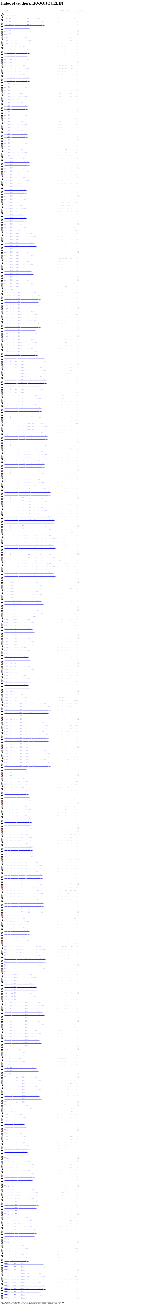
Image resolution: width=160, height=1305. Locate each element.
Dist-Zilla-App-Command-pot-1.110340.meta (24, 358)
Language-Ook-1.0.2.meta (16, 937)
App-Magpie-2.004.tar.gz (16, 99)
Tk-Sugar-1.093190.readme (16, 1258)
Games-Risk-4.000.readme (16, 697)
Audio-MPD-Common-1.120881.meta (19, 243)
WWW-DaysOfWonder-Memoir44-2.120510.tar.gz (25, 1289)
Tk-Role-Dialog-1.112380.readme (19, 1183)
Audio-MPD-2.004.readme (15, 227)
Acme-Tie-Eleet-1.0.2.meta (17, 37)
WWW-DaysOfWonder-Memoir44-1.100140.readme (25, 1267)
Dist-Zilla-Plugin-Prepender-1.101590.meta (25, 433)
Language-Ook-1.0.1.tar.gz (17, 934)
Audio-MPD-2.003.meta (14, 215)
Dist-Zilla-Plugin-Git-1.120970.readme (23, 398)
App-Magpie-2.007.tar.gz (16, 127)
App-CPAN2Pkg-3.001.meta (16, 46)
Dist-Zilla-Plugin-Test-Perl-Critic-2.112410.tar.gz (29, 523)
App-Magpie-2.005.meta (15, 102)
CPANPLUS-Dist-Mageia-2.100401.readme (22, 324)
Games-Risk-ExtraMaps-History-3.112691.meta (25, 731)
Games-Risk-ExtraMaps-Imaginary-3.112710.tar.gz (27, 756)
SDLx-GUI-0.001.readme (15, 1052)
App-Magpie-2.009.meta (15, 140)
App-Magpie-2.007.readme (16, 124)
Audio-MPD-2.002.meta (14, 205)
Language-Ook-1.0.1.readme (17, 931)
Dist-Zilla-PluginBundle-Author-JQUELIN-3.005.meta (29, 573)
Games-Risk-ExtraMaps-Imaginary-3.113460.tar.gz (27, 766)
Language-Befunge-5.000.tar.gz (19, 859)
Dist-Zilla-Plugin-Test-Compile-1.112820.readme (27, 492)
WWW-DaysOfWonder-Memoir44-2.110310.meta (24, 1273)
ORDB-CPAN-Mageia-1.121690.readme (20, 996)
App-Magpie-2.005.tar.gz (16, 109)
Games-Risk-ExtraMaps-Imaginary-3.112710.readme (27, 753)
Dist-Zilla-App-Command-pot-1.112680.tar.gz (25, 373)
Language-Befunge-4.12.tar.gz (18, 840)
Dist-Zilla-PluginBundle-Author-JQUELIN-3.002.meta (29, 545)
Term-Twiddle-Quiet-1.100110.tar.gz (21, 1074)
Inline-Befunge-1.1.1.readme (18, 819)
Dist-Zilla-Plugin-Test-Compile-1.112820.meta (26, 489)
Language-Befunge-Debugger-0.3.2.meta (22, 871)
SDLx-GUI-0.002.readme (15, 1061)
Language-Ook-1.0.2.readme (17, 940)
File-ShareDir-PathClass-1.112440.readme (24, 613)
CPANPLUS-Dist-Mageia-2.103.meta (20, 348)
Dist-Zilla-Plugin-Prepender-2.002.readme (24, 482)
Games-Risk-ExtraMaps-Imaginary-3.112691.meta (26, 741)
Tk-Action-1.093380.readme (17, 1145)
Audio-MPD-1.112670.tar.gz (17, 165)
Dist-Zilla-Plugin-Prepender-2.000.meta (23, 461)
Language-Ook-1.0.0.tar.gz (17, 924)
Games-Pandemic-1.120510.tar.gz (19, 644)
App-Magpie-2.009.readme (16, 143)
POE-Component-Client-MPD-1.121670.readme (24, 1024)
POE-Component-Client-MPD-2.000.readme (23, 1033)
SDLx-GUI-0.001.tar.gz (15, 1055)
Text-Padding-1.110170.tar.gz (18, 1111)
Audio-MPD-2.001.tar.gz (15, 202)
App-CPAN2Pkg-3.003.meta (16, 65)
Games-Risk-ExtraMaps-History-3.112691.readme (26, 735)
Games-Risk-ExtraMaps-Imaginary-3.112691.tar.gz (27, 747)
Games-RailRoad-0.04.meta (16, 647)
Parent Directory (12, 15)
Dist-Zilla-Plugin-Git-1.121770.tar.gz (23, 420)
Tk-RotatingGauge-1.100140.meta (19, 1236)
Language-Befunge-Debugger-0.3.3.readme (23, 884)
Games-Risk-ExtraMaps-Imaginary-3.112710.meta (26, 750)
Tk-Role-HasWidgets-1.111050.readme (21, 1192)
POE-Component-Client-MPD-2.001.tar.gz (23, 1046)
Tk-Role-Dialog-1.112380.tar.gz (19, 1186)
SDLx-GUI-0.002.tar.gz (15, 1065)
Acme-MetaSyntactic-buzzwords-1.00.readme (24, 22)
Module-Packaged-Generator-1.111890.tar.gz (25, 962)
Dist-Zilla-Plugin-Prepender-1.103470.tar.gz (26, 448)
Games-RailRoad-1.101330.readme (19, 669)
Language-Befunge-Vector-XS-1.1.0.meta (23, 900)
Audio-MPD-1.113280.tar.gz (17, 174)
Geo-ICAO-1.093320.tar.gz (16, 775)
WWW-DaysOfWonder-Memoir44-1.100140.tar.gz (25, 1270)
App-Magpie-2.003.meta (15, 84)
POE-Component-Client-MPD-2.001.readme (23, 1043)
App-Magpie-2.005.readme (16, 106)
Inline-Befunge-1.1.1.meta (17, 815)
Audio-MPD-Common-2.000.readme (19, 255)
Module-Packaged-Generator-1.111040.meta (24, 946)
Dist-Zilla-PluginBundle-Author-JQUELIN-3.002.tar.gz (30, 551)
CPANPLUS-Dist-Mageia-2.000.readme (21, 314)
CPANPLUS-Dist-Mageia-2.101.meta (20, 330)
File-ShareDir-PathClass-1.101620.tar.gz (24, 607)
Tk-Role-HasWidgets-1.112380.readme (21, 1211)
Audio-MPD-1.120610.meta (16, 177)
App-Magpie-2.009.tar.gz (16, 146)
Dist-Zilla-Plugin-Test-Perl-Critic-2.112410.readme (29, 520)
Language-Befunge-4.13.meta (17, 843)
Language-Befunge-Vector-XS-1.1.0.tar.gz (24, 906)
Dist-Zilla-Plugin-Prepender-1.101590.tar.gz (26, 439)
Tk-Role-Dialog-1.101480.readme (19, 1173)
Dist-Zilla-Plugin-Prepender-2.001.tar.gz (24, 476)
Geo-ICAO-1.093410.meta (15, 778)
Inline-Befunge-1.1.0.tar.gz (18, 812)
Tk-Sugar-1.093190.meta (15, 1254)
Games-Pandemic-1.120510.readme (19, 641)
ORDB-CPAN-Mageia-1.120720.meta (19, 974)
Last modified (63, 10)
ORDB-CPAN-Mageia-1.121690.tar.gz (20, 999)
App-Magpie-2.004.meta (15, 93)
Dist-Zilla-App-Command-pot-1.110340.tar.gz (25, 364)
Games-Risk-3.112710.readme (17, 678)
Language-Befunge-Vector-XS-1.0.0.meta (23, 890)
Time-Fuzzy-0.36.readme (15, 1136)
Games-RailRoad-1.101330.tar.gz (19, 672)
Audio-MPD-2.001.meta (14, 196)
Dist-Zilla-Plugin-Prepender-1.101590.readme (26, 436)
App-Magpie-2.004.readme (16, 96)
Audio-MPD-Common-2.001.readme (19, 264)
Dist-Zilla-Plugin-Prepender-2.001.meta (23, 470)
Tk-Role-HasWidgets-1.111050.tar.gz (21, 1195)
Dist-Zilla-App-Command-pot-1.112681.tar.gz (25, 383)
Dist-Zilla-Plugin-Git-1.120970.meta (22, 395)
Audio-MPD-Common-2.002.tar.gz (19, 277)
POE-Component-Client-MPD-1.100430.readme (24, 1015)
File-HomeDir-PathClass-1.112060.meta (22, 591)
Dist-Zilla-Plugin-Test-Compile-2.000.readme (26, 501)
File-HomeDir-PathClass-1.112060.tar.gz (23, 598)
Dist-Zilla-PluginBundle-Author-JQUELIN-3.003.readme (30, 557)
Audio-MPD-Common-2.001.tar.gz (19, 267)
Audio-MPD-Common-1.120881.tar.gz (20, 249)
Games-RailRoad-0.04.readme (17, 650)
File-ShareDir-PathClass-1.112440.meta (23, 610)
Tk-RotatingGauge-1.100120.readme (20, 1230)
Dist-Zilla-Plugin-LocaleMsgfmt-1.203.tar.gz (26, 429)
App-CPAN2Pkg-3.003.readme (17, 68)
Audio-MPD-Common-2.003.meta (18, 280)
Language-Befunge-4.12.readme (18, 837)
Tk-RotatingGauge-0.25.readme (18, 1220)
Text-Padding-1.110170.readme (18, 1108)
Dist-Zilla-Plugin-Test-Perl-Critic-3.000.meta (27, 526)
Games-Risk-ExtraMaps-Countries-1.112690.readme (27, 706)
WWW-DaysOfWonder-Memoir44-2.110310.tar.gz (25, 1279)
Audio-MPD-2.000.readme (15, 190)
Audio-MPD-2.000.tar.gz (15, 193)
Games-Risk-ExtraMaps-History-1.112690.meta (25, 722)
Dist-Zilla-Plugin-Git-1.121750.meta (22, 404)
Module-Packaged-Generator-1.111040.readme (25, 949)
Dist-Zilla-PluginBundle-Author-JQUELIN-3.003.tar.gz (30, 560)
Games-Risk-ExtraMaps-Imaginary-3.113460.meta (26, 759)
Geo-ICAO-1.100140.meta (15, 787)
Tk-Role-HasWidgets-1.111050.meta (20, 1189)
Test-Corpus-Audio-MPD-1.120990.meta (22, 1096)
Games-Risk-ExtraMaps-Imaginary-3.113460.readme (27, 763)
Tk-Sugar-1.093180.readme (16, 1248)
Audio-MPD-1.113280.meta (16, 168)
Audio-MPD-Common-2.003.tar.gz (19, 286)
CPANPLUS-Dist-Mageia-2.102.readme (21, 342)
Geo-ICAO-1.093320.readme (16, 772)
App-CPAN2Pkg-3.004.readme (17, 78)
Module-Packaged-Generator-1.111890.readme (25, 959)
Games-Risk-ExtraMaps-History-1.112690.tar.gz (26, 728)
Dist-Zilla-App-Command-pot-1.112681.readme (25, 380)
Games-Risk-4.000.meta (15, 694)
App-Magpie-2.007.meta (15, 121)
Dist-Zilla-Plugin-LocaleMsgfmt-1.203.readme (26, 426)
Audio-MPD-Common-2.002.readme (19, 274)
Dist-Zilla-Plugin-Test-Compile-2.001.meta (25, 507)
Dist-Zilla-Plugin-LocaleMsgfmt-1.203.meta (25, 423)
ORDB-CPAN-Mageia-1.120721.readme (20, 987)
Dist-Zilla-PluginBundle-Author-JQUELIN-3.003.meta (29, 554)
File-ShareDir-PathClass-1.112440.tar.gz (24, 616)
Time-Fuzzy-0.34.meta (14, 1114)
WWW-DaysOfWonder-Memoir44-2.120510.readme (25, 1286)
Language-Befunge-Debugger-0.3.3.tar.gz (23, 887)
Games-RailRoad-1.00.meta (16, 657)
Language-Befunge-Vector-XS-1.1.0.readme (24, 903)
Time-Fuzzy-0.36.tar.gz (15, 1139)
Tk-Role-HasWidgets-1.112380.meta (20, 1208)
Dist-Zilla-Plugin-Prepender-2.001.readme (24, 473)
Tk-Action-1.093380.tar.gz (17, 1149)
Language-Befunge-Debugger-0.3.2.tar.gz (23, 878)
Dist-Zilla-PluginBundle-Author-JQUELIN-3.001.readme (30, 538)
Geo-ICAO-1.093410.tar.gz (16, 784)
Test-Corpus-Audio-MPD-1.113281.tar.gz (23, 1083)
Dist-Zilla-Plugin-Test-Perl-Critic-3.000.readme (28, 529)
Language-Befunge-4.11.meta (17, 825)
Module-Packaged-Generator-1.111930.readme (25, 968)
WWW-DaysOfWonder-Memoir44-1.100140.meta (24, 1264)
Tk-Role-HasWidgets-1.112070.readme (21, 1202)
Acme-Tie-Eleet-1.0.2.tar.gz (18, 43)
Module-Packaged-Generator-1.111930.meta (24, 965)
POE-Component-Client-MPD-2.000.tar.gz (23, 1036)
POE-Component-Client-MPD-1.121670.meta (23, 1021)
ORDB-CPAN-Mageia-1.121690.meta (19, 993)
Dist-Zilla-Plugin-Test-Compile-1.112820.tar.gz (27, 495)
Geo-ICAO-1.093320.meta (15, 769)
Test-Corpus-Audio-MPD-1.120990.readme (23, 1099)
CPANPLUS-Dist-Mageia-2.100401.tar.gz (22, 327)
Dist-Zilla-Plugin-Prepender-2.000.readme (24, 464)
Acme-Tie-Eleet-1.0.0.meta (17, 28)
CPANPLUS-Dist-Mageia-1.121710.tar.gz (22, 308)
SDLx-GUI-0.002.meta (14, 1058)
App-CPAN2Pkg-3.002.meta (16, 56)
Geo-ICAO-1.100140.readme (16, 791)
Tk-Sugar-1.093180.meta (15, 1245)
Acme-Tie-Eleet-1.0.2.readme (18, 40)
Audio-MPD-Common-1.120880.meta (19, 233)
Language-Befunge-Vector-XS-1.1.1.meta (23, 909)
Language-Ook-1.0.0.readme (17, 921)
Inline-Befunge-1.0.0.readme (18, 800)
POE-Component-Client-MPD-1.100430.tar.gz (24, 1018)
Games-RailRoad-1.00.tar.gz (17, 663)
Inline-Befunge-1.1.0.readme (18, 809)
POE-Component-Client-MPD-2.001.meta (22, 1040)
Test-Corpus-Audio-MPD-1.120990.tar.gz (23, 1102)
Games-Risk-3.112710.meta (16, 675)
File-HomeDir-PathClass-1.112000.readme (23, 585)
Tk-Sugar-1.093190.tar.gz (16, 1261)
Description (87, 10)
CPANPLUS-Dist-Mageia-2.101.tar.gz (21, 336)
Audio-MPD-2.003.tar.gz (15, 221)
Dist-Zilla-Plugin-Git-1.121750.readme (23, 408)
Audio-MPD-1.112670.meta (16, 159)
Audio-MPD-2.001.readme (15, 199)
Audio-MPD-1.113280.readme (17, 171)
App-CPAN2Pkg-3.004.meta (16, 74)
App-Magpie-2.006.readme (16, 115)
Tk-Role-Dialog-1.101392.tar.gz (19, 1167)
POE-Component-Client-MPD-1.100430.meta (23, 1012)
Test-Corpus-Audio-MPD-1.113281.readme (23, 1080)
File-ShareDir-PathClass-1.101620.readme (24, 604)
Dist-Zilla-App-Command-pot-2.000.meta (23, 386)
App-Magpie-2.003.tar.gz (16, 90)
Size (78, 10)
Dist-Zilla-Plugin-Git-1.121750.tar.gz (23, 411)
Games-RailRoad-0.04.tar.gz (17, 654)
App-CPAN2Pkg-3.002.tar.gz (17, 62)
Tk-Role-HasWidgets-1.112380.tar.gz (21, 1214)
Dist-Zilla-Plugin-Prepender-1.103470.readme (26, 445)
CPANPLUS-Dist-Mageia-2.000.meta (20, 311)
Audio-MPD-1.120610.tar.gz (17, 183)
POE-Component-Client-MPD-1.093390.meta (23, 1002)
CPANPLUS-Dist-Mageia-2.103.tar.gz (21, 355)
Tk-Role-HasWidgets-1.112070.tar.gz (21, 1205)
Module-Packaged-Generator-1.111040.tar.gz (25, 952)
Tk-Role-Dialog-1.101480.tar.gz (19, 1177)
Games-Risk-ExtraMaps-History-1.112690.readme (26, 725)
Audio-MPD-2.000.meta (14, 187)
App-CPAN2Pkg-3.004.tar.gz (17, 81)
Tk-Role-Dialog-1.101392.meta (18, 1161)
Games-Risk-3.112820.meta (16, 685)
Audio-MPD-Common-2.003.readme (19, 283)
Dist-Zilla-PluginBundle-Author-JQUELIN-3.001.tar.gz (30, 541)
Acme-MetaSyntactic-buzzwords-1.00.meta (23, 18)
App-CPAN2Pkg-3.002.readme (17, 59)
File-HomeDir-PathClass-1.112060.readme (23, 594)
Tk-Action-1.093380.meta (16, 1142)
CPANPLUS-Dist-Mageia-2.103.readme (21, 352)
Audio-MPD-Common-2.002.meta (18, 271)
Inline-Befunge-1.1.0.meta (17, 806)
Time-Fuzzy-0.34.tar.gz (15, 1121)
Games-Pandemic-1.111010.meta (18, 619)
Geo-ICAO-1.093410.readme (16, 781)
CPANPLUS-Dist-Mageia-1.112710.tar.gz (22, 299)
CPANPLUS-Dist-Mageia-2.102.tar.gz (21, 345)
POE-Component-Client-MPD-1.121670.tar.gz (24, 1027)
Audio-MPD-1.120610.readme (17, 180)
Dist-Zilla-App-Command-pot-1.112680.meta (24, 367)
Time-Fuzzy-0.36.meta (14, 1133)
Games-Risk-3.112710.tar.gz (17, 682)
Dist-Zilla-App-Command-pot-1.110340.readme (25, 361)
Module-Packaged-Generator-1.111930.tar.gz (25, 971)
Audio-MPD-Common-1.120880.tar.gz (20, 239)
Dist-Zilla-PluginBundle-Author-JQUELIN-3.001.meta (29, 535)
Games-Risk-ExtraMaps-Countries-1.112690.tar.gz (27, 710)
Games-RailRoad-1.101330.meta (18, 666)
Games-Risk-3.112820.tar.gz (17, 691)
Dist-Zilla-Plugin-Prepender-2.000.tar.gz (24, 467)
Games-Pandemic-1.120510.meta (18, 638)
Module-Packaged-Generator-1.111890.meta (24, 956)
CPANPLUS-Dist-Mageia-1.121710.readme (22, 305)
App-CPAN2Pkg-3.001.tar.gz (17, 53)
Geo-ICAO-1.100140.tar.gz (16, 794)
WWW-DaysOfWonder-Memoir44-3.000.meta (22, 1292)
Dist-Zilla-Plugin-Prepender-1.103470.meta (25, 442)
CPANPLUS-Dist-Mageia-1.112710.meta (21, 292)
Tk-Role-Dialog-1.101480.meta (18, 1170)
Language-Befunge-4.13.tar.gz (18, 850)
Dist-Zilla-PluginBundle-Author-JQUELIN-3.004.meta (29, 563)
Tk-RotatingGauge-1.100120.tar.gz (20, 1233)
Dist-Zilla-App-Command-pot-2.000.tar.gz (24, 392)
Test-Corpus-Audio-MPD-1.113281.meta (22, 1077)
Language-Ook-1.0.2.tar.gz (17, 943)
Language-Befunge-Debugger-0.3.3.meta (22, 881)
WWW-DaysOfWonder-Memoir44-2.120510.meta (24, 1282)
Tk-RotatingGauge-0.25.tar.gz (18, 1223)
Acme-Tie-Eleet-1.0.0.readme (18, 31)
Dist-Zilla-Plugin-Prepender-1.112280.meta (25, 451)
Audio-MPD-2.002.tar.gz (15, 211)
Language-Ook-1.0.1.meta (16, 928)
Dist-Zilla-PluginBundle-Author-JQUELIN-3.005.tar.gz (30, 579)
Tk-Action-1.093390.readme (17, 1155)
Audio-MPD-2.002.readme (15, 208)
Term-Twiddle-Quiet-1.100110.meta (20, 1068)
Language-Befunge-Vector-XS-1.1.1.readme (24, 912)
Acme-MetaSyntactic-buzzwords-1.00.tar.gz (24, 25)
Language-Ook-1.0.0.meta (16, 918)
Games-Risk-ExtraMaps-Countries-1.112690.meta (26, 703)
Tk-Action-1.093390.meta (16, 1152)
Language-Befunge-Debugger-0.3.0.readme (23, 865)
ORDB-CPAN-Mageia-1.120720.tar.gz (20, 980)
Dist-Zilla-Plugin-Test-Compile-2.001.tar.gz (26, 513)
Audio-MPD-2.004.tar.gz (15, 230)
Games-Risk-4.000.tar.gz (16, 700)
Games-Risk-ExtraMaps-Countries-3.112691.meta (26, 713)
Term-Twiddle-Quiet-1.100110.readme (21, 1071)
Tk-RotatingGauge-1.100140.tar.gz (20, 1242)
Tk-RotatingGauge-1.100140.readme (20, 1239)
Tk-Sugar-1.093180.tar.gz (16, 1251)
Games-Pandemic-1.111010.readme (19, 622)
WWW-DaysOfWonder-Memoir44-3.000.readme (23, 1295)
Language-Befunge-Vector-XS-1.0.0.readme (24, 893)
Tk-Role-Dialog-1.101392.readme (19, 1164)
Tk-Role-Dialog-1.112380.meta (18, 1180)
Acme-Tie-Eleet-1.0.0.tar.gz (18, 34)
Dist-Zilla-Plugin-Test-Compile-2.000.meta (25, 498)
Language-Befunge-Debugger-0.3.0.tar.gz (23, 868)
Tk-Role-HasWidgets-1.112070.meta (20, 1198)
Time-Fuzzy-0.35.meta (14, 1124)
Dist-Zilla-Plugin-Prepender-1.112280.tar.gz (26, 457)
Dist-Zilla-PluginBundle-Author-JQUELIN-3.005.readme (30, 576)
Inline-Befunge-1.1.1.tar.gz (18, 822)
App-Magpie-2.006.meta (15, 112)
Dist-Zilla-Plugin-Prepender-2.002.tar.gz (24, 485)
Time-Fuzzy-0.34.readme (15, 1117)
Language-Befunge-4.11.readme (18, 828)
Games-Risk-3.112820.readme (17, 688)
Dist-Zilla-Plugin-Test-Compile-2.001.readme (26, 510)
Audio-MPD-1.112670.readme (17, 162)
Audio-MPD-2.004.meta (14, 224)
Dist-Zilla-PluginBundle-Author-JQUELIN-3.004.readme (30, 566)
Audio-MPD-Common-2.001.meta (18, 261)
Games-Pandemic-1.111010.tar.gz (19, 626)
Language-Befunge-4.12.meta (17, 834)
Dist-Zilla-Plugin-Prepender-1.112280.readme (26, 454)
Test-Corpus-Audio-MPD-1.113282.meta (22, 1086)
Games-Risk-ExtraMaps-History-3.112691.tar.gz (26, 738)
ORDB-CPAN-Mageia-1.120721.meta (19, 984)
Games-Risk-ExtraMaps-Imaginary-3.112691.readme (27, 744)
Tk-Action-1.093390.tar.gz (17, 1158)
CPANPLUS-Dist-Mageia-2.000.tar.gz (21, 317)
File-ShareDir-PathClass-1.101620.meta (23, 601)
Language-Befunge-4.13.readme (18, 847)
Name (6, 10)
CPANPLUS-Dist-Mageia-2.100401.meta (21, 320)
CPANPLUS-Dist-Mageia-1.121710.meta (21, 302)
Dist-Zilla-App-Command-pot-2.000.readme (24, 389)
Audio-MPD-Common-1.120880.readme (20, 236)
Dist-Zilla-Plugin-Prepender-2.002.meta (23, 479)
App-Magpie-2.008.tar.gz (16, 137)
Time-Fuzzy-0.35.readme (15, 1127)
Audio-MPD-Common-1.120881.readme (20, 246)
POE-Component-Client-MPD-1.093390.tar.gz (24, 1008)
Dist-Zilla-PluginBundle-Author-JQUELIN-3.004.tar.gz (30, 569)
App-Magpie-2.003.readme (16, 87)
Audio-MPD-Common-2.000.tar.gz (19, 258)
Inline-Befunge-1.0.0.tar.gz (18, 803)
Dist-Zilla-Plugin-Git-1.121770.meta (22, 414)
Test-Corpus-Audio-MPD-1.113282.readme (23, 1089)
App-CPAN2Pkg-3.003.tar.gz (17, 71)
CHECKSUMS (9, 289)
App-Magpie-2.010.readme (16, 152)
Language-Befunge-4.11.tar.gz (18, 831)
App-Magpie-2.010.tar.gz (16, 155)
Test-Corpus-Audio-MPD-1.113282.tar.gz (23, 1093)
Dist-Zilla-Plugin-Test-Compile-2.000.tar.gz (26, 504)
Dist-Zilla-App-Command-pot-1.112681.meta (24, 376)
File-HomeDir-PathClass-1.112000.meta (22, 582)
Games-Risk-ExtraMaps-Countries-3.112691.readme (27, 716)
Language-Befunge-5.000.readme (19, 856)
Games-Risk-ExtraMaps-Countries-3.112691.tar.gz (27, 719)
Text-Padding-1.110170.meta (17, 1105)
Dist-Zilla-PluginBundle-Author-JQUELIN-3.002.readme (30, 548)
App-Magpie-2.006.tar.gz (16, 118)
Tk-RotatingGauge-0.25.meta (17, 1217)
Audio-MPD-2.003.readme (15, 218)
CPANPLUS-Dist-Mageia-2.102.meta (20, 339)
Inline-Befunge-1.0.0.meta (17, 797)
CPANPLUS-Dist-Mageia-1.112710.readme (22, 296)
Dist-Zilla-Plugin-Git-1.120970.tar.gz (23, 401)
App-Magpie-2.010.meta (15, 149)
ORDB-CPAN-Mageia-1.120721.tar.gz (20, 990)
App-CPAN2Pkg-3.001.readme (17, 50)
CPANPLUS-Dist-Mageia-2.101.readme (21, 333)
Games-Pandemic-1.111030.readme (19, 632)
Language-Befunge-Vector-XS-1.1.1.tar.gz (24, 915)
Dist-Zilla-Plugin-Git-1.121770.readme (23, 417)
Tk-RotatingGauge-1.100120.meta (19, 1226)
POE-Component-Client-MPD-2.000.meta (22, 1030)
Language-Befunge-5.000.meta (18, 853)
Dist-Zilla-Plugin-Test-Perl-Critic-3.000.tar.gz (28, 532)
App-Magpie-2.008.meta (15, 131)
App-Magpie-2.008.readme (16, 134)
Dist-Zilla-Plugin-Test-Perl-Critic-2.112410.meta (28, 517)
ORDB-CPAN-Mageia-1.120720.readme (20, 977)
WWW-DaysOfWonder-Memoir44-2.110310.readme (25, 1276)
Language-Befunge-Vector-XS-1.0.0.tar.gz (24, 896)
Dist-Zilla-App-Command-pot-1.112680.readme (25, 370)
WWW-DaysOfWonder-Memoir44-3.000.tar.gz (23, 1298)
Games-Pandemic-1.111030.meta (18, 629)
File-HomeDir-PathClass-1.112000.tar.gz (23, 588)
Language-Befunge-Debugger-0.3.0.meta (22, 862)
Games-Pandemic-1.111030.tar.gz (19, 635)
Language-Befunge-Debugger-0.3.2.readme (23, 875)
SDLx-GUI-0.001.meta (14, 1049)
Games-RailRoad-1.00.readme (17, 660)
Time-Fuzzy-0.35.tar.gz (15, 1130)
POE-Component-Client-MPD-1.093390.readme (24, 1005)
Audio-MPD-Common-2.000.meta (18, 252)
